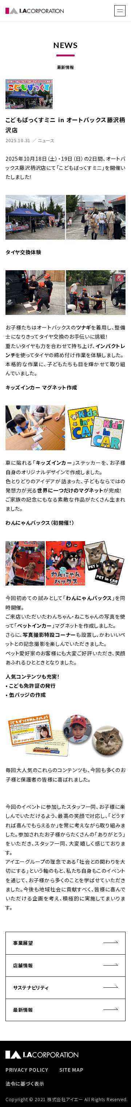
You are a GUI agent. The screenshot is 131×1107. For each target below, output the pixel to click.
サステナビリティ (31, 987)
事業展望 (23, 942)
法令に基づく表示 (24, 1083)
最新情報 (23, 1009)
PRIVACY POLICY (26, 1069)
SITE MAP (71, 1069)
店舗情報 (23, 965)
